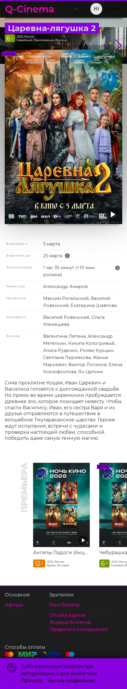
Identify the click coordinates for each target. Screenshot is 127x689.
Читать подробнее (71, 680)
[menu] (70, 9)
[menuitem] (76, 9)
